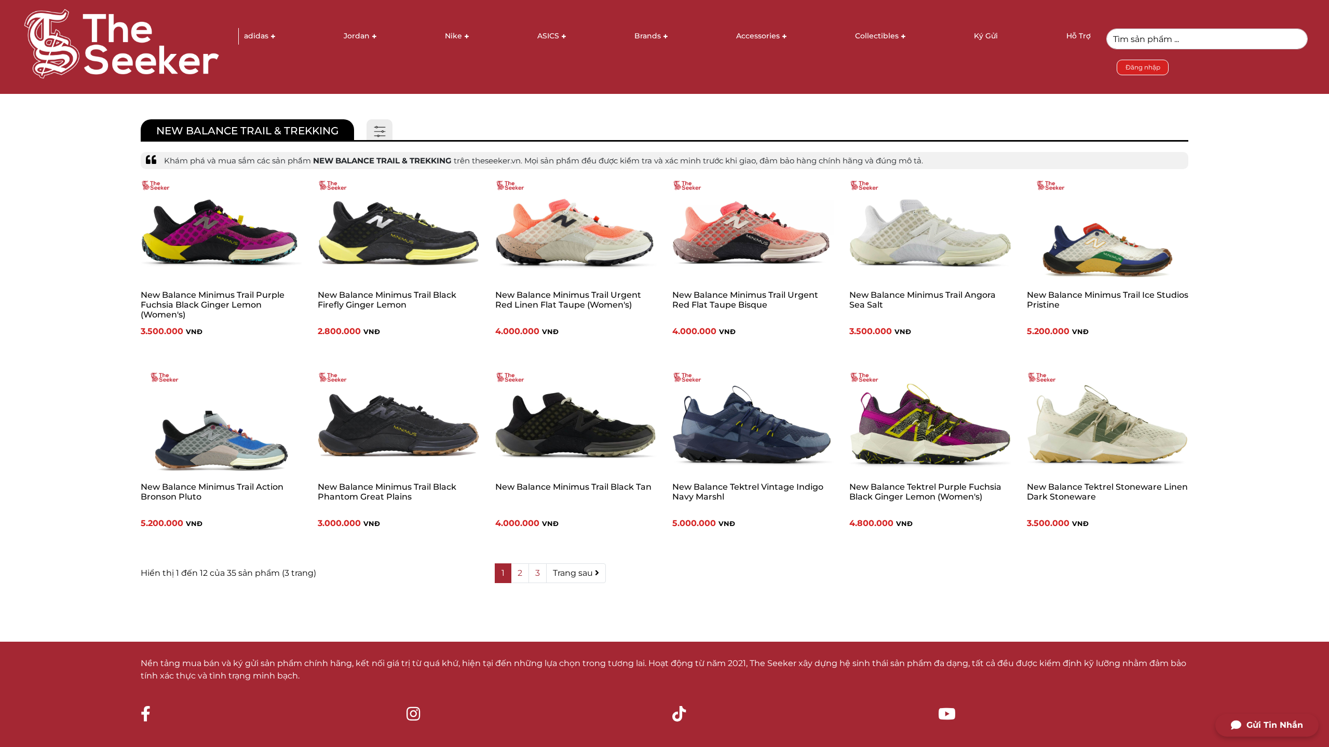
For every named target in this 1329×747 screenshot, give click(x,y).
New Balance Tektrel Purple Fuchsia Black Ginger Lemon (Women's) (925, 492)
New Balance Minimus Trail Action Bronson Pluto (212, 492)
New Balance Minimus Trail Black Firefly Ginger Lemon (387, 300)
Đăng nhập (1142, 67)
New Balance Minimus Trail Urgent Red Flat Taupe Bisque (745, 300)
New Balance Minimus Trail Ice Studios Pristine (1107, 300)
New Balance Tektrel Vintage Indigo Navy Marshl (747, 492)
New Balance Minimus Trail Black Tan (573, 487)
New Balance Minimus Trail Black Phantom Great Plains (387, 492)
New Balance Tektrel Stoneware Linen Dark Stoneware (1107, 492)
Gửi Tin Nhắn (1274, 725)
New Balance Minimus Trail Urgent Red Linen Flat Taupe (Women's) (568, 300)
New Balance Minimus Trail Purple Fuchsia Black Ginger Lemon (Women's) (212, 305)
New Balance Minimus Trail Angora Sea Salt (922, 300)
